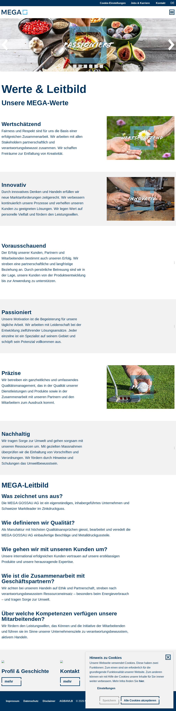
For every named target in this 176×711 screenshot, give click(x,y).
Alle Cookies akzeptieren (140, 700)
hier (141, 681)
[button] (74, 66)
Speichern (109, 700)
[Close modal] (168, 657)
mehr (9, 681)
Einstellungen (106, 688)
